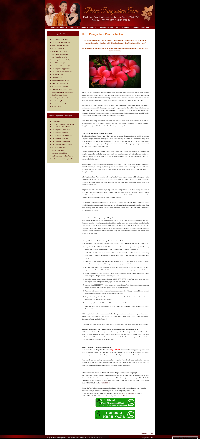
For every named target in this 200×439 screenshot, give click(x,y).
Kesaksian (135, 27)
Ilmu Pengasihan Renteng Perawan (62, 144)
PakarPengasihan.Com (58, 27)
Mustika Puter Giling (58, 48)
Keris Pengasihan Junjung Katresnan (62, 92)
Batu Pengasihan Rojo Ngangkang (62, 135)
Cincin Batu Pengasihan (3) (60, 83)
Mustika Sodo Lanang (58, 150)
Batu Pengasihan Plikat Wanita (65, 124)
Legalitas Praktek (88, 27)
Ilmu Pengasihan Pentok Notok (61, 141)
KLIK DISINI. (105, 383)
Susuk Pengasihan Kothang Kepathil (62, 159)
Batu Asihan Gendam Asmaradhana (62, 71)
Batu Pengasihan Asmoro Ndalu (61, 129)
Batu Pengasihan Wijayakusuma (61, 69)
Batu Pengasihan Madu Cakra (60, 86)
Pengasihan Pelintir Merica (59, 153)
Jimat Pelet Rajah (57, 77)
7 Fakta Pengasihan (105, 27)
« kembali (143, 434)
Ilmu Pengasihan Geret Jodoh (60, 138)
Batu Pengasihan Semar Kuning (61, 60)
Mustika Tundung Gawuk (63, 126)
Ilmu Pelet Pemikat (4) (58, 63)
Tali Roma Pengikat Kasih (59, 51)
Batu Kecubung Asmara (58, 101)
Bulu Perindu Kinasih (58, 74)
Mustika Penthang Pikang (59, 147)
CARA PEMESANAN (122, 27)
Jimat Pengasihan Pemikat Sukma (61, 98)
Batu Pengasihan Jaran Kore (60, 132)
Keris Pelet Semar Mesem (59, 95)
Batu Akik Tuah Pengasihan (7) (61, 66)
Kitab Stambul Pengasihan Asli (61, 42)
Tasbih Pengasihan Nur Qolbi (60, 45)
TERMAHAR (56, 121)
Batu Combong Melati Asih (60, 104)
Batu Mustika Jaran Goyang (60, 54)
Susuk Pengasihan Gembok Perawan (62, 156)
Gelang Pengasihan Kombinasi (60, 80)
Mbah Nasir (145, 27)
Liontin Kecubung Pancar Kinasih (62, 89)
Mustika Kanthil (56, 107)
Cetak (151, 434)
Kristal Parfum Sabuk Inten (60, 39)
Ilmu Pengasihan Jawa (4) (59, 57)
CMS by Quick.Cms (146, 437)
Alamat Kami (74, 27)
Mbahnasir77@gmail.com (126, 393)
